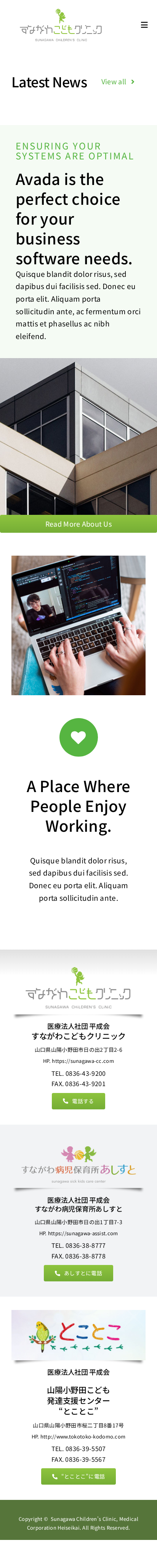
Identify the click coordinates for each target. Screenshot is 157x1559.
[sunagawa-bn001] (61, 10)
